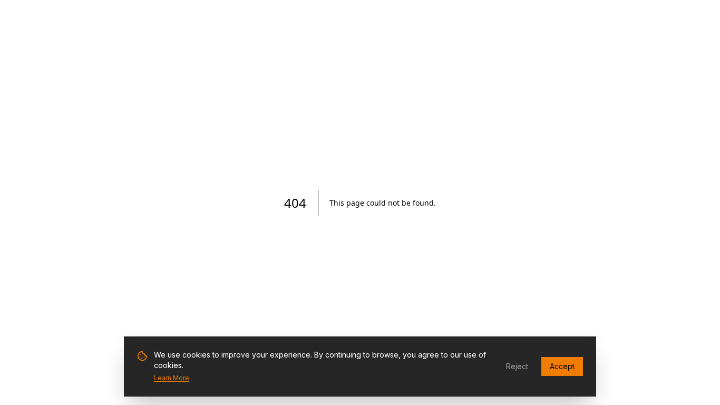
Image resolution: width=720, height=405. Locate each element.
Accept (562, 366)
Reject (517, 366)
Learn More (171, 378)
